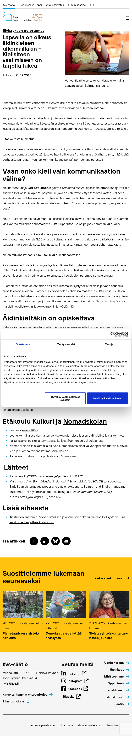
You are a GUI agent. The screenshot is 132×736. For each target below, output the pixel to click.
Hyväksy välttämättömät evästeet (65, 398)
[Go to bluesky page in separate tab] (55, 541)
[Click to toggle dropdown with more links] (92, 4)
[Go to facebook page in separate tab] (34, 541)
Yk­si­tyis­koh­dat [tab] (66, 344)
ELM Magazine (77, 5)
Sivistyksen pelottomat (23, 30)
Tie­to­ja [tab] (109, 344)
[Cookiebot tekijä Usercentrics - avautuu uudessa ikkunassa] (113, 334)
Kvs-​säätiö (9, 5)
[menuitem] (116, 662)
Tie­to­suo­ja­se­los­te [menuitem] (41, 725)
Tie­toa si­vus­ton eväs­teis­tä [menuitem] (80, 725)
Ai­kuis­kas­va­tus (55, 5)
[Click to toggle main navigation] (127, 18)
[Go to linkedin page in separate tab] (44, 541)
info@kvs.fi (11, 684)
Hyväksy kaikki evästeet (107, 398)
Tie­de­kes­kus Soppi (30, 5)
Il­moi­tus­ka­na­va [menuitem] (117, 725)
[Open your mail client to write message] (66, 541)
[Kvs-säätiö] (22, 15)
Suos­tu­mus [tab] (23, 344)
